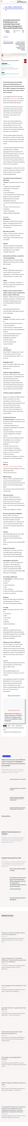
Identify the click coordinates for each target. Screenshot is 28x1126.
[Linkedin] (22, 12)
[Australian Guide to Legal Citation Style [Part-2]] (14, 1000)
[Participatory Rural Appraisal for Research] (14, 1050)
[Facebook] (8, 12)
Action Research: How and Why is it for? (14, 985)
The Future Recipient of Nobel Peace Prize (8, 42)
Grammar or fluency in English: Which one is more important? (13, 933)
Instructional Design (15, 889)
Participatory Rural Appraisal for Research (11, 1058)
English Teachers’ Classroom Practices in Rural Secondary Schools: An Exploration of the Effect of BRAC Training (20, 46)
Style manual (14, 98)
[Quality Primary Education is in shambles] (14, 824)
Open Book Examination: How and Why (18, 779)
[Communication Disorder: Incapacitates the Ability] (5, 789)
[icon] (3, 8)
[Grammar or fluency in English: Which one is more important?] (14, 925)
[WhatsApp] (19, 12)
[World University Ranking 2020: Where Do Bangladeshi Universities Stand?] (5, 808)
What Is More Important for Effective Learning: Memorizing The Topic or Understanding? (17, 799)
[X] (12, 12)
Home (6, 6)
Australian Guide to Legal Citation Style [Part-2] (14, 1008)
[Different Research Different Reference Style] (14, 1075)
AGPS (13, 725)
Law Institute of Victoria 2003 (11, 466)
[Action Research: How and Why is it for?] (14, 978)
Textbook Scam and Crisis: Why (11, 858)
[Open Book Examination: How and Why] (5, 779)
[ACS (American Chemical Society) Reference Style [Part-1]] (14, 1024)
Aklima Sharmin (8, 31)
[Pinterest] (15, 12)
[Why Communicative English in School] (5, 872)
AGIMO (8, 725)
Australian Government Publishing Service (12, 732)
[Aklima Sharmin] (4, 31)
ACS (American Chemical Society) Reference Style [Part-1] (12, 1032)
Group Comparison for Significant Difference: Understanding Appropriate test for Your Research (14, 959)
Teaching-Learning (6, 756)
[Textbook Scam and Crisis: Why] (14, 850)
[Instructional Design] (5, 892)
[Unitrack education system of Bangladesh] (5, 901)
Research (10, 6)
